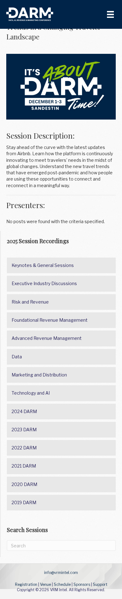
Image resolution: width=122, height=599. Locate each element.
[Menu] (110, 14)
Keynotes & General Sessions (43, 265)
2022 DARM (24, 447)
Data (17, 356)
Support (100, 584)
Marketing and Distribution (39, 374)
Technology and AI (31, 393)
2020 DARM (24, 484)
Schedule (62, 584)
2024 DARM (24, 411)
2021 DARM (24, 465)
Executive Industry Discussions (44, 283)
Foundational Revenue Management (50, 320)
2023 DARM (24, 429)
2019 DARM (24, 502)
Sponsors (82, 584)
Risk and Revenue (30, 302)
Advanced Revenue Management (47, 338)
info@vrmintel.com (61, 572)
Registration (26, 584)
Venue (45, 584)
